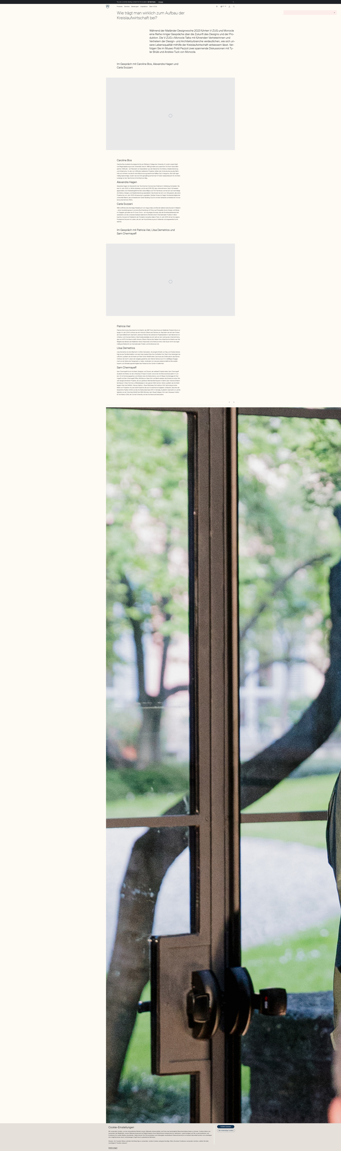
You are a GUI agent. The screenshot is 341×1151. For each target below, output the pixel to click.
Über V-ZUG (153, 6)
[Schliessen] (233, 2)
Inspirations (144, 6)
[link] (217, 7)
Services (127, 6)
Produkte (119, 6)
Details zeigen (113, 1148)
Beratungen (135, 6)
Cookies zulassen (225, 1126)
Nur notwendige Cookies (226, 1130)
